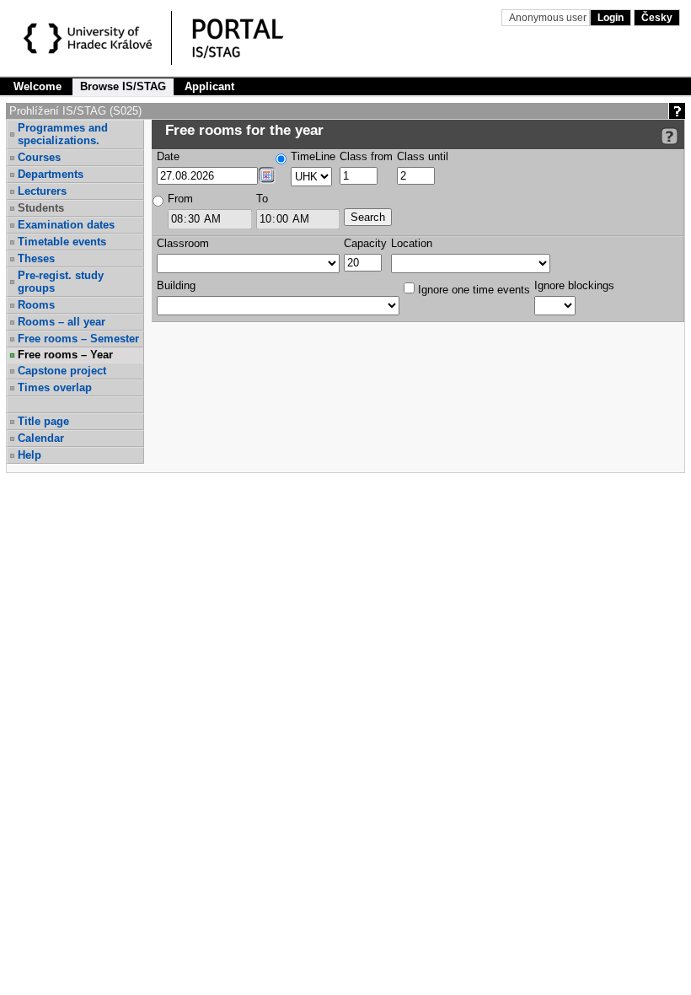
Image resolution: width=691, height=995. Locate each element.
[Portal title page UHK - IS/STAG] (255, 40)
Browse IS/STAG (123, 86)
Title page (43, 421)
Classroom (183, 243)
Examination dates (66, 224)
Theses (36, 258)
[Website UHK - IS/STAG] (90, 40)
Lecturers (42, 191)
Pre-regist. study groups (61, 281)
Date (168, 156)
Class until (422, 156)
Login (610, 18)
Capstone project (62, 370)
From (180, 198)
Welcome (37, 86)
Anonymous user (549, 18)
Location (411, 243)
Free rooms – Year (65, 354)
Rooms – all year (61, 321)
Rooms (36, 304)
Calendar (41, 438)
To (262, 198)
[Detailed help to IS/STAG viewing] (669, 136)
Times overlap (55, 387)
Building (176, 285)
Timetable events (62, 241)
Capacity (365, 243)
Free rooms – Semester (78, 338)
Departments (50, 174)
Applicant (209, 86)
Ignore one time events (472, 289)
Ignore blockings (574, 285)
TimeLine (313, 156)
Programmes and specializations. (63, 134)
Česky (656, 18)
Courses (39, 157)
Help (29, 455)
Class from (366, 156)
